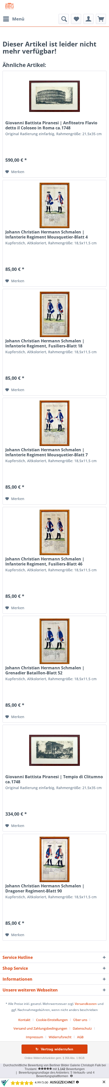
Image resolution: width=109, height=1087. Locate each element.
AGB (80, 1037)
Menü (18, 19)
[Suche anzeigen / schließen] (64, 19)
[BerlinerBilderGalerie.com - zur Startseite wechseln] (9, 7)
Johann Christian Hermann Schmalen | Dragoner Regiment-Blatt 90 (44, 888)
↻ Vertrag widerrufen (54, 1049)
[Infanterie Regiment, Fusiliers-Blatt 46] (54, 532)
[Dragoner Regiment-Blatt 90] (54, 859)
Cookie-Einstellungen (52, 1020)
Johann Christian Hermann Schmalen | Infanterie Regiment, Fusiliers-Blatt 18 (44, 343)
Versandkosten (86, 1004)
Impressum (34, 1037)
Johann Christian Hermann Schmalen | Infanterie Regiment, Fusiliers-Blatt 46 (44, 561)
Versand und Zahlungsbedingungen (40, 1028)
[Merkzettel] (76, 19)
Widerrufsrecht (60, 1037)
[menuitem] (13, 19)
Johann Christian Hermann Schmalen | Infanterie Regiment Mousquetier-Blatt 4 (46, 234)
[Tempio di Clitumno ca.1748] (54, 750)
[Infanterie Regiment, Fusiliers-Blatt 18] (54, 314)
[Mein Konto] (88, 19)
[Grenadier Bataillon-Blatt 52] (54, 641)
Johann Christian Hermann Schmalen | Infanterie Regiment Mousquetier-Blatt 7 (46, 452)
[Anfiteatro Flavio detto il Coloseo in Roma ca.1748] (54, 96)
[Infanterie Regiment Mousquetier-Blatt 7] (54, 423)
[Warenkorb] (101, 19)
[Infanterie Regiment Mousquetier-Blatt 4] (54, 205)
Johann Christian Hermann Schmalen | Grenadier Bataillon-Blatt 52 (44, 670)
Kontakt (24, 1020)
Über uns (80, 1020)
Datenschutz (82, 1028)
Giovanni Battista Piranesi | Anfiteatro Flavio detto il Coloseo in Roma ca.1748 (51, 125)
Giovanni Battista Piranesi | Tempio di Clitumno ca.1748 (54, 779)
